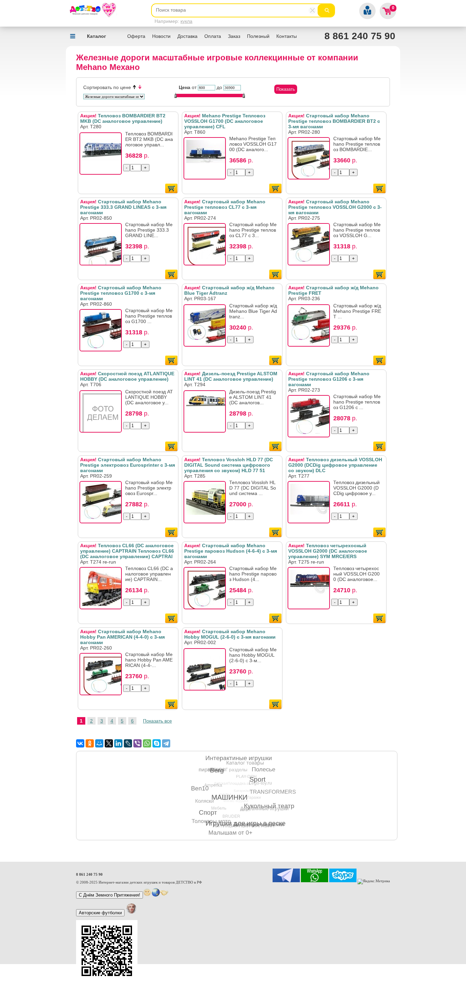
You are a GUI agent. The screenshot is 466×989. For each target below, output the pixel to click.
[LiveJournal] (128, 743)
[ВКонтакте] (80, 743)
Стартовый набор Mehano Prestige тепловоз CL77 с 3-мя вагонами (224, 207)
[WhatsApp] (147, 743)
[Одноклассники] (90, 743)
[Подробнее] (102, 155)
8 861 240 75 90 (359, 36)
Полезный (258, 36)
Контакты (286, 36)
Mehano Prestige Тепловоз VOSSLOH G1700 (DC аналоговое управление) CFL (224, 121)
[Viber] (137, 743)
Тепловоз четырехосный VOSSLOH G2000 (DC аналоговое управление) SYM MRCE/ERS (327, 551)
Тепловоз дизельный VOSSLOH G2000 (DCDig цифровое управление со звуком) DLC (335, 465)
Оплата (212, 36)
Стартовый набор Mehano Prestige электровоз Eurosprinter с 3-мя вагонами (127, 465)
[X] (109, 743)
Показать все (157, 721)
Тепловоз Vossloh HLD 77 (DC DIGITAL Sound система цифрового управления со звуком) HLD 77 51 (228, 465)
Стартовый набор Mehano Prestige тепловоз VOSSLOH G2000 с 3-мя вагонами (335, 207)
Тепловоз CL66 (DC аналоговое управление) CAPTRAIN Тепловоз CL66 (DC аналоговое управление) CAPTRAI (127, 551)
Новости (161, 36)
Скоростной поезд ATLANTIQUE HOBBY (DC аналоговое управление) (127, 376)
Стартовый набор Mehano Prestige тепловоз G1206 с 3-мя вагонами (328, 379)
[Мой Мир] (99, 743)
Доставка (187, 36)
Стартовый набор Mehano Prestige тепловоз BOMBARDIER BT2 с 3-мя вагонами (334, 121)
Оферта (136, 36)
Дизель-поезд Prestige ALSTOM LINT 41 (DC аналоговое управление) (230, 376)
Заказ (234, 36)
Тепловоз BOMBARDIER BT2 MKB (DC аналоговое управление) (122, 118)
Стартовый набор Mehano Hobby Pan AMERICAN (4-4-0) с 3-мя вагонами (122, 637)
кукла (186, 21)
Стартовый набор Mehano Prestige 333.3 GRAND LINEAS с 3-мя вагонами (123, 207)
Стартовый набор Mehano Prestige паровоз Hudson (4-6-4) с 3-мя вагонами (230, 551)
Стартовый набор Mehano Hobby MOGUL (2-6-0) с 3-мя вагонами (230, 634)
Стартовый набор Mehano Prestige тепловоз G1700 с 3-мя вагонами (120, 293)
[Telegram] (166, 743)
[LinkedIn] (118, 743)
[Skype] (156, 743)
